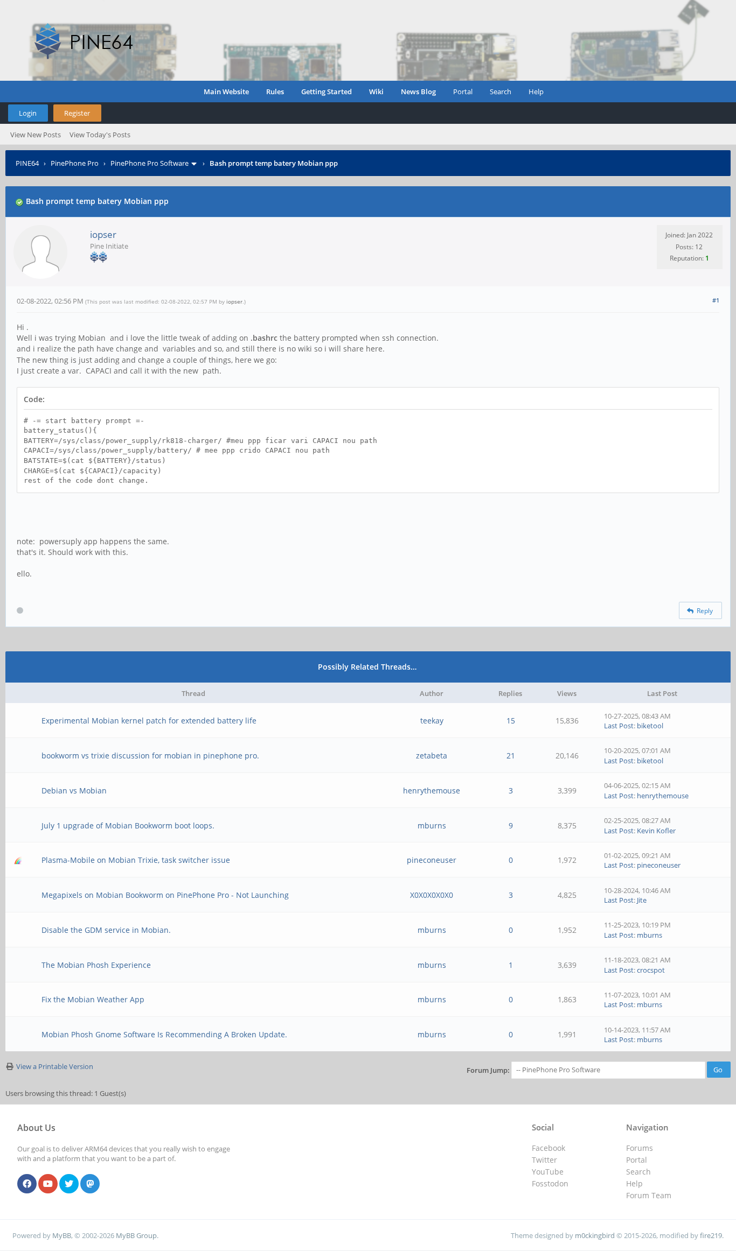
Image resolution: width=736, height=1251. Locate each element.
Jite (642, 900)
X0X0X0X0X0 (431, 895)
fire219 (711, 1235)
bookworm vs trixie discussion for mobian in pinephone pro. (150, 755)
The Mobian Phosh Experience (96, 965)
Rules (275, 91)
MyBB (61, 1235)
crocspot (651, 970)
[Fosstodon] (90, 1184)
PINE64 (27, 163)
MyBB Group (136, 1235)
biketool (650, 725)
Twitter (544, 1160)
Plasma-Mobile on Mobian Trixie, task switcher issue (135, 860)
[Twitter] (69, 1184)
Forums (639, 1148)
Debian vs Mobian (74, 790)
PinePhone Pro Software (149, 163)
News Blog (418, 91)
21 (510, 755)
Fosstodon (550, 1183)
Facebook (548, 1148)
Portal (463, 91)
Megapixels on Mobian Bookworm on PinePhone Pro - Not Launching (165, 895)
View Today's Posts (100, 134)
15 (510, 720)
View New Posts (35, 134)
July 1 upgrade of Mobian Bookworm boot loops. (127, 825)
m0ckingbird (595, 1235)
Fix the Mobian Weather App (92, 999)
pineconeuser (431, 860)
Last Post (619, 725)
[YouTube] (48, 1184)
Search (500, 91)
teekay (431, 720)
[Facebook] (27, 1184)
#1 (715, 300)
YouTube (548, 1171)
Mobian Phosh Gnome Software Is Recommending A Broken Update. (164, 1034)
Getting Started (326, 91)
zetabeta (431, 755)
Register (77, 113)
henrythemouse (431, 790)
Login (28, 113)
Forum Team (648, 1195)
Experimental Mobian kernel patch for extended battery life (148, 720)
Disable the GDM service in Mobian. (106, 930)
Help (536, 91)
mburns (432, 825)
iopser (103, 234)
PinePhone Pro (75, 163)
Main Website (226, 91)
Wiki (376, 91)
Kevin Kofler (656, 830)
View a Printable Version (54, 1066)
